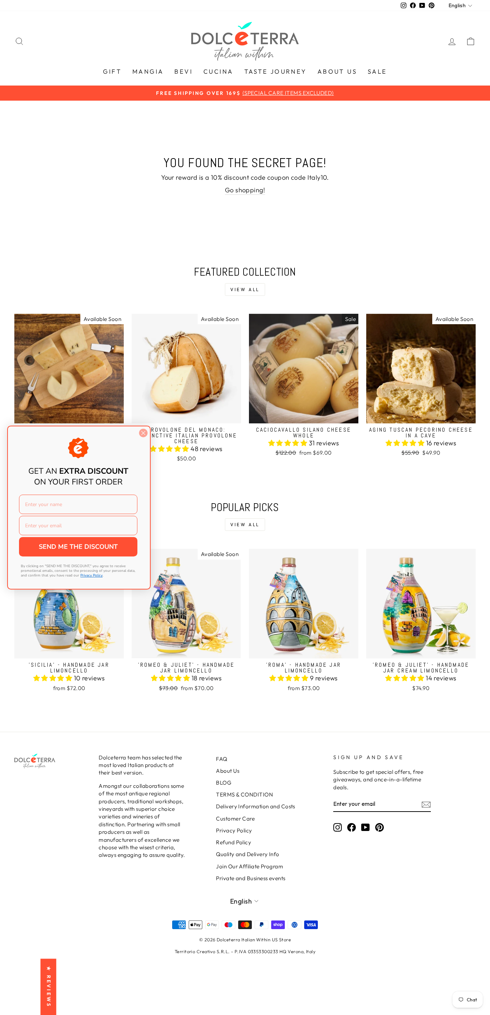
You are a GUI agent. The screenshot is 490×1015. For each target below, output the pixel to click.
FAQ (221, 758)
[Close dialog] (143, 432)
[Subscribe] (426, 804)
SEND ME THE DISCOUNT (78, 546)
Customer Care (235, 818)
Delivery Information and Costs (255, 806)
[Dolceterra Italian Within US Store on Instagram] (337, 827)
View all (245, 289)
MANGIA (148, 71)
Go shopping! (245, 190)
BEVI (183, 71)
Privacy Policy (234, 830)
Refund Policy (233, 842)
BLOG (223, 782)
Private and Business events (250, 878)
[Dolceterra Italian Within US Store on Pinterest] (379, 827)
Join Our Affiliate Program (249, 866)
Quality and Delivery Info (247, 854)
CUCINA (218, 71)
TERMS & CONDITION (244, 794)
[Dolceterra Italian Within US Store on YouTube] (365, 827)
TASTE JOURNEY (275, 71)
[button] (170, 449)
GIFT (112, 71)
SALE (377, 71)
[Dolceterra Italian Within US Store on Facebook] (351, 827)
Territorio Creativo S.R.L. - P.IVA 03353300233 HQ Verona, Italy (245, 951)
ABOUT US (337, 71)
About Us (227, 770)
